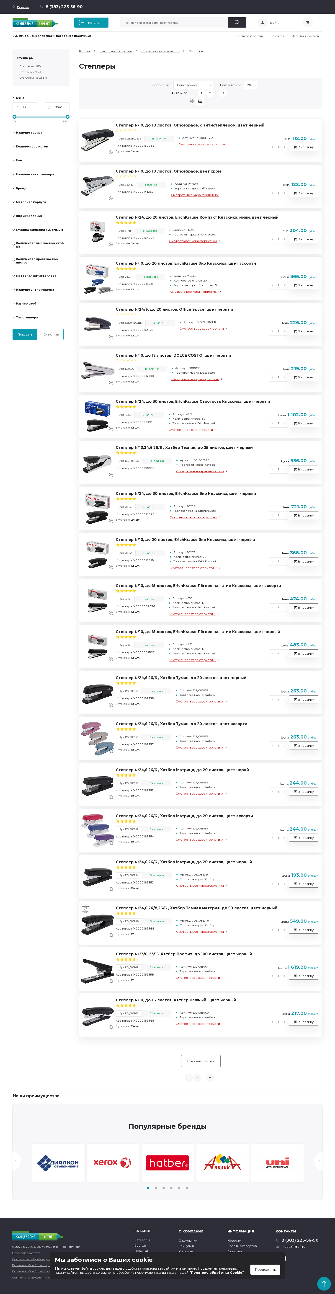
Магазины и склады (305, 36)
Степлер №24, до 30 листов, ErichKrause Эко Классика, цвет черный (186, 493)
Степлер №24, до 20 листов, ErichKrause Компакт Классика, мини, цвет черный (197, 217)
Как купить (187, 1246)
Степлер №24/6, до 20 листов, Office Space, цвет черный (174, 309)
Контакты (277, 36)
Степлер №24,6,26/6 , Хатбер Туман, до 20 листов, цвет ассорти (181, 724)
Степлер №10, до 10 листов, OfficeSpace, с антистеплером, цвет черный (190, 125)
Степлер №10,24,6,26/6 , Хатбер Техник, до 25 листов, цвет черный (184, 447)
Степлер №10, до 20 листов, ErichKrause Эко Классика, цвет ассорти (186, 263)
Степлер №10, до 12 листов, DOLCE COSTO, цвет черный (173, 355)
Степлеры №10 (30, 66)
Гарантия (234, 1251)
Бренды (140, 1245)
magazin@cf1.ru (293, 1246)
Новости (234, 1240)
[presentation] (16, 1161)
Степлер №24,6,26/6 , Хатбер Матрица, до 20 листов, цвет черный (184, 862)
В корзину (306, 147)
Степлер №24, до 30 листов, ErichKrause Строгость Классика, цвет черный (193, 401)
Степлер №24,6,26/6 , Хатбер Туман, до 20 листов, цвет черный (181, 678)
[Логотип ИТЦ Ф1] (35, 22)
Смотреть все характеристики (202, 144)
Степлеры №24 (30, 72)
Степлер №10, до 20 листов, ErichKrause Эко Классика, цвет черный (185, 539)
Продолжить (265, 1270)
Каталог (94, 22)
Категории (142, 1240)
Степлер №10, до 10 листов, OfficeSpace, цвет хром (168, 171)
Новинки (141, 1251)
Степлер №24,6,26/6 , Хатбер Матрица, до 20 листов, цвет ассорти (184, 816)
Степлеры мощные (33, 77)
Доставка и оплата (249, 36)
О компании (188, 1240)
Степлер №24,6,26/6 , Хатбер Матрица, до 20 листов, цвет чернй (182, 770)
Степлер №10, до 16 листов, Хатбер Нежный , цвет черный (176, 1000)
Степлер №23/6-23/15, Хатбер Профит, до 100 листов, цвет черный (184, 954)
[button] (148, 1188)
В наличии (159, 138)
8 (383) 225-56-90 (64, 6)
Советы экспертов (242, 1246)
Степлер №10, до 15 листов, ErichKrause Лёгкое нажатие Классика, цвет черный (198, 632)
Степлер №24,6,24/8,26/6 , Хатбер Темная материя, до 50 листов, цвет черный (196, 908)
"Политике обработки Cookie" (216, 1273)
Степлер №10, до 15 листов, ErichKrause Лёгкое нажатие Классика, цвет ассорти (198, 586)
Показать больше (201, 1061)
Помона (23, 7)
